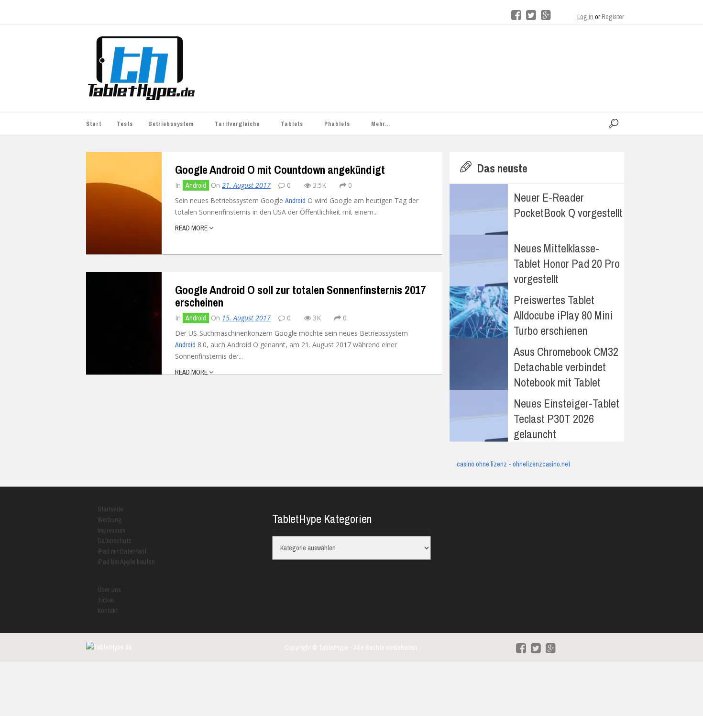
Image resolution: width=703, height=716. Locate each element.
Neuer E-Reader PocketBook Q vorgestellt (568, 205)
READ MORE (192, 228)
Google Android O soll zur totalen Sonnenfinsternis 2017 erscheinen (300, 296)
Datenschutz (115, 540)
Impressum (111, 530)
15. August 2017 (246, 317)
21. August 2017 (246, 185)
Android (196, 185)
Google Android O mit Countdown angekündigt (280, 169)
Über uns (109, 589)
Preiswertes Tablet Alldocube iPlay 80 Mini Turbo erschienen (563, 315)
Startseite (110, 509)
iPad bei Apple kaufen (126, 561)
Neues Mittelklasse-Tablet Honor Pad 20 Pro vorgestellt (567, 263)
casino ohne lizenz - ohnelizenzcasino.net (513, 464)
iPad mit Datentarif (122, 551)
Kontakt (108, 610)
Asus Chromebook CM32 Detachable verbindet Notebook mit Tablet (566, 367)
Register (613, 16)
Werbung (110, 519)
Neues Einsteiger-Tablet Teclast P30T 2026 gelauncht (566, 419)
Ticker (106, 600)
